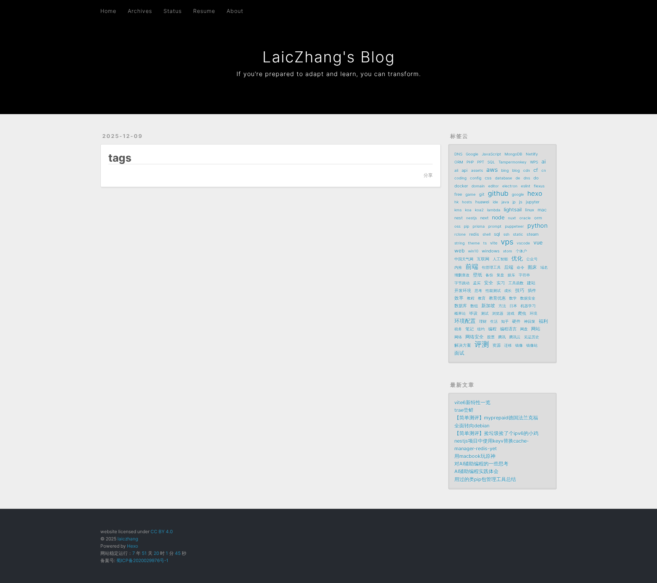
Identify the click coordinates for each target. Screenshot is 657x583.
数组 (474, 305)
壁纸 (477, 275)
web (459, 251)
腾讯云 (515, 337)
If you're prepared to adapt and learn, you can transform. (328, 74)
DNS (458, 154)
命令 (520, 267)
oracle (525, 218)
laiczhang (127, 539)
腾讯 (502, 337)
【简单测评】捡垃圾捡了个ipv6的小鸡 (496, 433)
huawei (482, 202)
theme (474, 243)
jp (514, 202)
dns (527, 178)
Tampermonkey (512, 162)
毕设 (473, 313)
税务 (458, 329)
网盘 (524, 329)
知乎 (505, 321)
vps (507, 242)
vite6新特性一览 (472, 402)
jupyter (533, 202)
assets (477, 170)
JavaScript (491, 154)
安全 (488, 283)
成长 (508, 290)
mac (542, 210)
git (481, 194)
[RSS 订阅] (537, 10)
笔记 (469, 329)
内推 (458, 267)
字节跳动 (462, 283)
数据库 (460, 305)
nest (458, 218)
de (518, 178)
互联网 (483, 259)
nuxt (512, 218)
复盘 (500, 275)
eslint (525, 186)
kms (458, 210)
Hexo (132, 546)
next (484, 218)
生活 (494, 321)
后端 (508, 267)
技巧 (519, 290)
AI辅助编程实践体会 (476, 471)
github (498, 193)
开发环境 (462, 290)
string (459, 243)
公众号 (532, 259)
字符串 (524, 275)
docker (461, 186)
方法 (502, 305)
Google (472, 154)
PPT (480, 162)
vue (538, 242)
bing (505, 170)
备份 (489, 275)
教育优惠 (497, 298)
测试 (485, 313)
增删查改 (462, 275)
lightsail (513, 210)
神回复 (529, 321)
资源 (496, 345)
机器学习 (528, 305)
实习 (501, 283)
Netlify (532, 154)
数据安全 (527, 298)
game (470, 194)
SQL (491, 162)
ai (543, 161)
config (475, 178)
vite (493, 243)
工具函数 (516, 283)
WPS (534, 162)
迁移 (508, 345)
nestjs (471, 218)
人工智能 (500, 259)
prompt (494, 226)
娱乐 (511, 275)
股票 (491, 337)
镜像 (519, 345)
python (537, 225)
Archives (140, 11)
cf (535, 170)
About (235, 11)
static (518, 234)
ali (456, 170)
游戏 (510, 313)
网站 (535, 329)
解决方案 (462, 345)
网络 (458, 337)
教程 (470, 298)
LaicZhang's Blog (328, 57)
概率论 (460, 313)
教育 (482, 298)
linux (529, 210)
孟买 (477, 283)
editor (493, 186)
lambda (493, 210)
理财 (483, 321)
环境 (533, 313)
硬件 (516, 321)
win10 (473, 251)
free (458, 194)
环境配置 (465, 321)
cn (543, 170)
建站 (531, 283)
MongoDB (513, 154)
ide (495, 202)
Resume (204, 11)
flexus (539, 186)
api (465, 170)
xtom (507, 251)
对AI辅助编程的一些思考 (481, 464)
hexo (534, 193)
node (498, 217)
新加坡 (488, 305)
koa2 (479, 210)
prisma (479, 226)
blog (516, 170)
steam (533, 234)
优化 (517, 258)
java (505, 202)
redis (474, 234)
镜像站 (532, 345)
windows (491, 251)
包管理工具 (491, 267)
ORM (458, 162)
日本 (513, 305)
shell (486, 234)
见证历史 (531, 337)
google (518, 194)
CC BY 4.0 (162, 531)
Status (172, 11)
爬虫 (522, 313)
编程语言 (508, 329)
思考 (478, 290)
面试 (459, 353)
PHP (470, 162)
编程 (492, 329)
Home (108, 11)
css (488, 178)
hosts (467, 202)
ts (485, 243)
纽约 (481, 329)
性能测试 (493, 290)
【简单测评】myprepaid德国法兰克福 (496, 418)
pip (466, 226)
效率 (458, 298)
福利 (543, 321)
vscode (523, 243)
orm (538, 218)
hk (456, 202)
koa (468, 210)
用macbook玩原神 (474, 456)
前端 (471, 266)
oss (457, 226)
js (520, 202)
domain (478, 186)
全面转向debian (471, 426)
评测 (481, 344)
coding (460, 178)
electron (509, 186)
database (503, 178)
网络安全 (474, 337)
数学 (513, 298)
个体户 (521, 251)
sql (497, 234)
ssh (506, 234)
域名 (544, 267)
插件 (532, 290)
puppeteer (514, 226)
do (536, 178)
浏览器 (497, 313)
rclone (460, 234)
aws (492, 169)
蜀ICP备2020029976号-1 (142, 560)
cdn (526, 170)
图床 (532, 267)
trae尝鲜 (463, 410)
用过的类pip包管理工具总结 (485, 479)
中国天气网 (463, 259)
